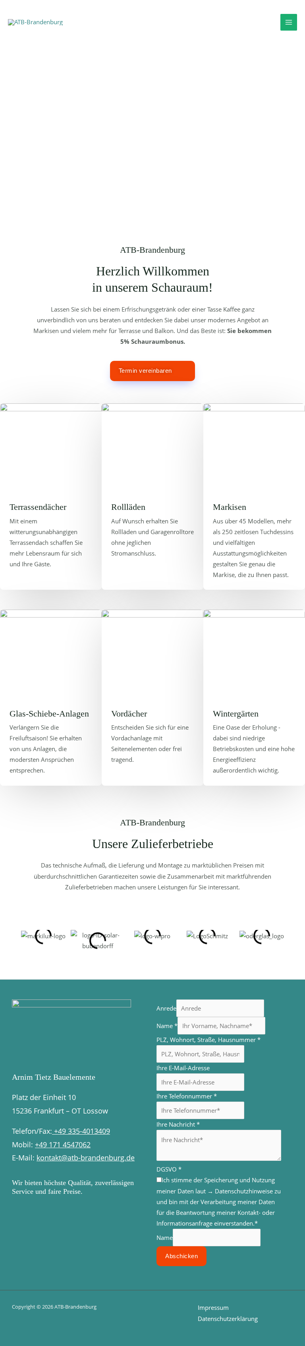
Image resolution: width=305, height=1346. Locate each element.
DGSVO (168, 1169)
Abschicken (181, 1256)
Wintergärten (236, 714)
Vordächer (129, 714)
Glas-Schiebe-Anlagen (49, 714)
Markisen (229, 507)
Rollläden (128, 507)
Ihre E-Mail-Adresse (183, 1068)
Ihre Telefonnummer (186, 1096)
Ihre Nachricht (178, 1124)
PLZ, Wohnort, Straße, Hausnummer (208, 1040)
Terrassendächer (38, 507)
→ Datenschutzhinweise (240, 1191)
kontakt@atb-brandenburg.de (86, 1157)
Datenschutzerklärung (228, 1319)
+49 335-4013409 (81, 1131)
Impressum (213, 1307)
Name (167, 1026)
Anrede (166, 1008)
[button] (23, 929)
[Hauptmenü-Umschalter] (288, 22)
